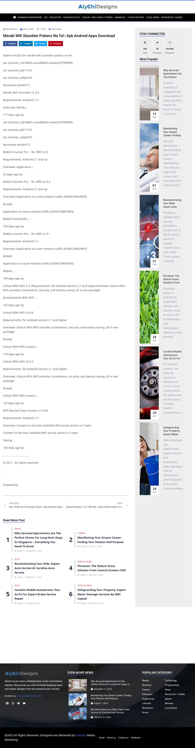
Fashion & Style (71, 17)
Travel (17, 529)
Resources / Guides (171, 17)
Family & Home (84, 561)
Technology (56, 29)
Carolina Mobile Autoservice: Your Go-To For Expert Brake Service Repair (37, 594)
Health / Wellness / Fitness (97, 17)
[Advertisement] (97, 634)
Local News (152, 17)
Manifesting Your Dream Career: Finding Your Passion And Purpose (172, 135)
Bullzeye (81, 735)
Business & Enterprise (30, 17)
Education (55, 17)
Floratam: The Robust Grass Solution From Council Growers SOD (173, 282)
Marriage (120, 17)
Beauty (145, 680)
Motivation (147, 708)
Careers (81, 533)
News (168, 689)
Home (145, 712)
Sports (168, 698)
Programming (172, 685)
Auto (17, 559)
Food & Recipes (136, 17)
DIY (45, 17)
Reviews (169, 703)
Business (146, 685)
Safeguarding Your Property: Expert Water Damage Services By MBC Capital (101, 594)
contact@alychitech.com (29, 696)
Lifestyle (146, 703)
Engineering (148, 698)
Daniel (20, 551)
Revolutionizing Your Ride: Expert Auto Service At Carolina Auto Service (37, 568)
